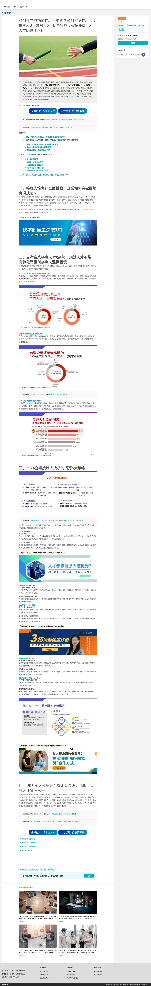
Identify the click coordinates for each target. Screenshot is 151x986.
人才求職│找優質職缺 (72, 111)
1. (32, 159)
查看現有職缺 (44, 971)
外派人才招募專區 (72, 978)
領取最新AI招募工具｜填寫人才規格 (64, 814)
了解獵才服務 (71, 971)
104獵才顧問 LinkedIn (27, 846)
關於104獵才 (98, 971)
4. (35, 168)
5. (37, 170)
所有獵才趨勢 (6, 13)
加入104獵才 (98, 975)
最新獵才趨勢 (71, 975)
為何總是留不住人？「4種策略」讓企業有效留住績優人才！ (51, 394)
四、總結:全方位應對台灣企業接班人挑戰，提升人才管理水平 (45, 175)
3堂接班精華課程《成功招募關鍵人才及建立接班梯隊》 (67, 119)
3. (35, 165)
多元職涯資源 (44, 978)
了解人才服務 (44, 975)
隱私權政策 (5, 984)
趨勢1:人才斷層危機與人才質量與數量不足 (42, 144)
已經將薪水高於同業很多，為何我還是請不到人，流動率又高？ (52, 127)
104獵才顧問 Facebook (27, 843)
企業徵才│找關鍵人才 (43, 111)
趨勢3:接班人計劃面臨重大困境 (38, 150)
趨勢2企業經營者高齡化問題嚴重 (39, 147)
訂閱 (133, 43)
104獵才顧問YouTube (27, 850)
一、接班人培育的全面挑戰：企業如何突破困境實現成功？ (44, 137)
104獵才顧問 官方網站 (27, 839)
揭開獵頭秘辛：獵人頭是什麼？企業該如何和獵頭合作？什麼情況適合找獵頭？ (58, 520)
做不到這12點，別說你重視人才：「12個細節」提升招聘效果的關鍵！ (55, 822)
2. (35, 162)
